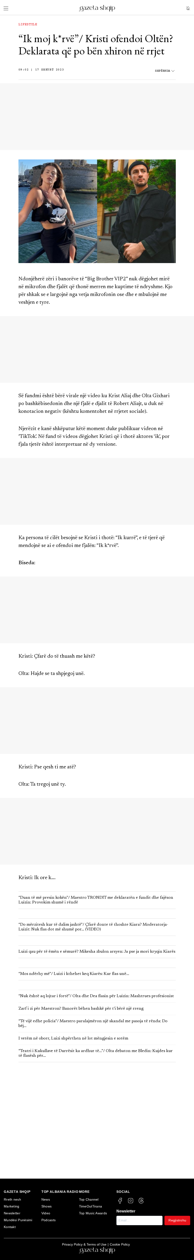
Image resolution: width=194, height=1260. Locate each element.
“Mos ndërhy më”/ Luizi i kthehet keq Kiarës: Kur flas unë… (73, 974)
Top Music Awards (93, 1213)
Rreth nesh (12, 1199)
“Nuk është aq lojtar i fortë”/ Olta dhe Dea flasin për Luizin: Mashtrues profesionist (96, 996)
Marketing (11, 1206)
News (45, 1199)
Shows (46, 1206)
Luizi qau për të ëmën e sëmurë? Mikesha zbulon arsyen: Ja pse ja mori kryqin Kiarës (96, 952)
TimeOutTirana (90, 1206)
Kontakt (10, 1227)
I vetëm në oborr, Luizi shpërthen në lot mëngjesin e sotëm (73, 1038)
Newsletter (12, 1213)
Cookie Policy (120, 1244)
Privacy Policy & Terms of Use (84, 1244)
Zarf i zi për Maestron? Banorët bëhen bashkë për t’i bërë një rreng (81, 1009)
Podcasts (48, 1220)
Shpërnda (162, 71)
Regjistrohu (177, 1220)
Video (45, 1213)
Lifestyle (27, 24)
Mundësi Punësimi (18, 1220)
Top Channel (89, 1199)
